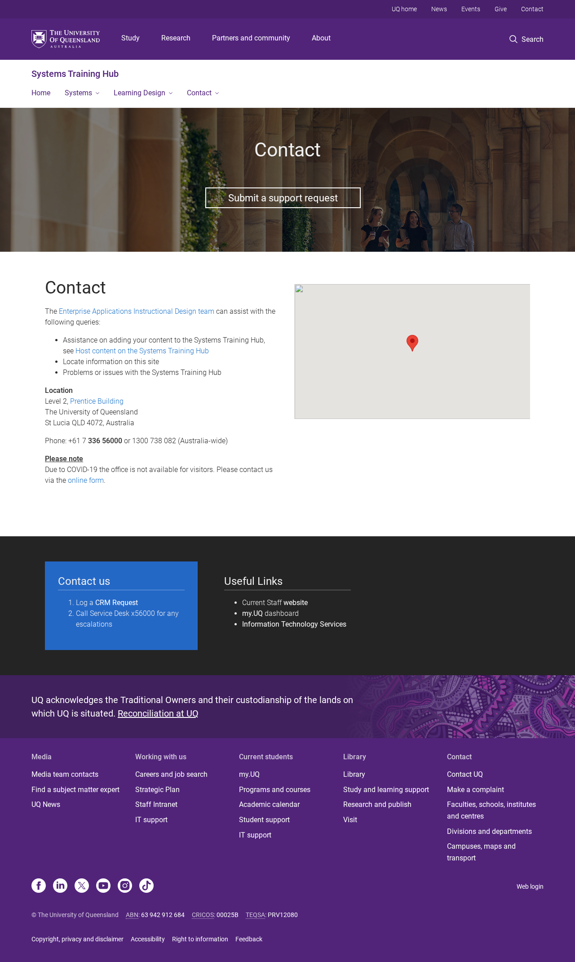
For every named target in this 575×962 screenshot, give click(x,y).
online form (86, 480)
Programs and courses (274, 789)
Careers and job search (171, 774)
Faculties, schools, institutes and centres (491, 810)
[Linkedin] (60, 886)
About (321, 38)
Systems (78, 93)
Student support (264, 819)
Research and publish (377, 804)
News (439, 9)
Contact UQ (465, 774)
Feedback (248, 939)
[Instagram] (125, 886)
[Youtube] (103, 886)
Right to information (200, 939)
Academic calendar (269, 804)
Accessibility (148, 939)
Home (40, 93)
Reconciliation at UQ (158, 713)
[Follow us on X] (82, 886)
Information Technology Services (294, 624)
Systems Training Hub (75, 73)
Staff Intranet (156, 804)
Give (501, 9)
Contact (532, 9)
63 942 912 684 (163, 914)
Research (175, 38)
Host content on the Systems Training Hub (142, 351)
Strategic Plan (157, 789)
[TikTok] (146, 886)
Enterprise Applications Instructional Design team (136, 311)
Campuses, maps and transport (481, 852)
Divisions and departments (489, 831)
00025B (228, 914)
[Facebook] (38, 886)
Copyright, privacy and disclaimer (77, 939)
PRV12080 (283, 914)
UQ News (45, 804)
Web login (530, 886)
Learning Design (139, 93)
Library (354, 774)
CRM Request (116, 602)
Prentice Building (97, 401)
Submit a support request (283, 198)
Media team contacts (64, 774)
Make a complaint (475, 789)
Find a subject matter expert (75, 789)
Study (130, 38)
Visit (350, 819)
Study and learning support (386, 789)
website (295, 602)
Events (470, 9)
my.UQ (252, 613)
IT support (151, 819)
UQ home (404, 9)
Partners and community (251, 38)
